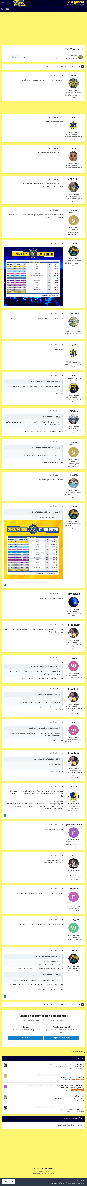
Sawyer (74, 786)
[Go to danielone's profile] (73, 322)
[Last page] (57, 66)
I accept (7, 1182)
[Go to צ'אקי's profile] (73, 125)
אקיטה (80, 1088)
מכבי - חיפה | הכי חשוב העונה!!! (73, 1075)
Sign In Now (25, 1038)
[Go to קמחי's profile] (73, 156)
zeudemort (80, 1066)
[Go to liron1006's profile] (73, 483)
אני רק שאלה (79, 1096)
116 (30, 1085)
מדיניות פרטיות (47, 1169)
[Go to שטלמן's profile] (73, 666)
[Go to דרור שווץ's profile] (5, 1086)
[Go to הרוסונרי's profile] (73, 897)
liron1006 (74, 475)
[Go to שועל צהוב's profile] (73, 928)
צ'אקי (74, 117)
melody (78, 1109)
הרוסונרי (74, 888)
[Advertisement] (58, 29)
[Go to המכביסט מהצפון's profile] (73, 832)
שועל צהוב (74, 919)
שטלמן (74, 658)
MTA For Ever (74, 179)
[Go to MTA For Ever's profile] (73, 187)
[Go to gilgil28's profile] (5, 1097)
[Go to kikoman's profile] (5, 1065)
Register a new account (61, 1038)
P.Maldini (74, 411)
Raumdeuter (74, 625)
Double (74, 243)
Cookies (37, 1169)
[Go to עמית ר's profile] (73, 220)
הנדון (74, 375)
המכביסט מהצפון (74, 824)
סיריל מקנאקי (77, 1098)
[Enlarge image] (33, 276)
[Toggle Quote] (59, 381)
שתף (24, 57)
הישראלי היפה (74, 594)
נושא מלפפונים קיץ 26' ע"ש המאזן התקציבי (69, 1085)
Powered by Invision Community (43, 1173)
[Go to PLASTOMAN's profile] (5, 1076)
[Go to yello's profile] (73, 863)
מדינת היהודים (61, 58)
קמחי (74, 148)
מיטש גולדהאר (79, 1064)
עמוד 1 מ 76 (48, 67)
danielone (74, 314)
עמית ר (74, 210)
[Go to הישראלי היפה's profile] (73, 602)
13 (51, 1064)
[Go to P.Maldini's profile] (73, 419)
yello (74, 855)
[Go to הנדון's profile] (73, 388)
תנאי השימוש (55, 1183)
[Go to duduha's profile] (80, 57)
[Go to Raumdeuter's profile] (73, 633)
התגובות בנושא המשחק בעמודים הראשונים (69, 1107)
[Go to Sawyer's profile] (73, 796)
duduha (74, 56)
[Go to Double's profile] (73, 251)
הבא (61, 67)
